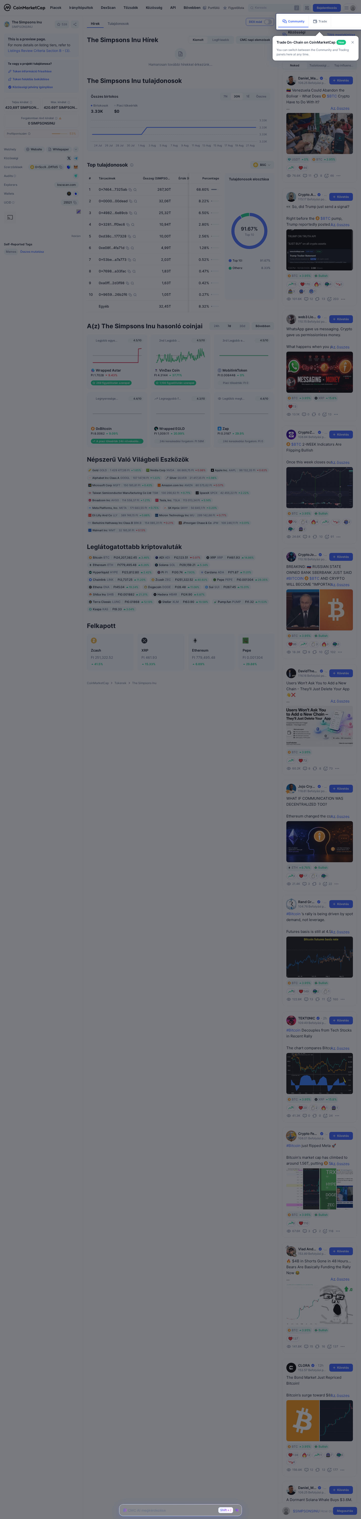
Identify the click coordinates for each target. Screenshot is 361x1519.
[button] (353, 42)
